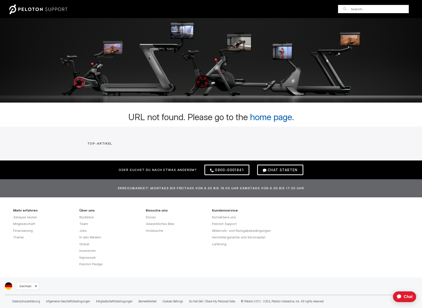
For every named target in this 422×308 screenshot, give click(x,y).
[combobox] (380, 9)
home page (271, 117)
